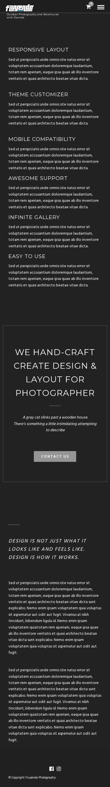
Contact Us (55, 457)
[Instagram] (58, 769)
